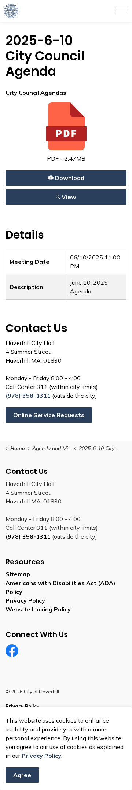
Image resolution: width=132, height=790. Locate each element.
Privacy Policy (25, 600)
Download (50, 176)
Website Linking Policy (38, 609)
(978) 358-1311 (28, 395)
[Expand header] (121, 11)
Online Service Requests (48, 415)
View (50, 195)
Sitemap (18, 574)
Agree (22, 775)
